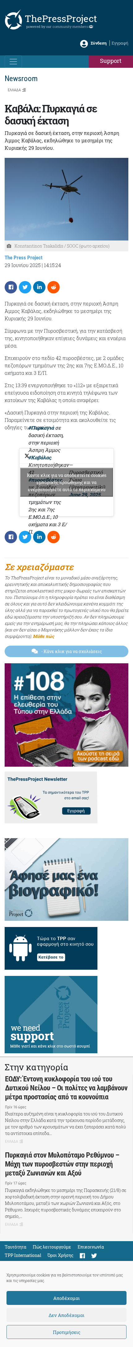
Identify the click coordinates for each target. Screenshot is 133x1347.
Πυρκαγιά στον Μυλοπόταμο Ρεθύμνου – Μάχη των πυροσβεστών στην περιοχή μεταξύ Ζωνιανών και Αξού (62, 1164)
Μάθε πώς (43, 636)
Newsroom (21, 78)
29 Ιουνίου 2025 (23, 265)
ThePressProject (61, 18)
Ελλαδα (14, 90)
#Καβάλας (39, 457)
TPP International (23, 1255)
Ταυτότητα (15, 1247)
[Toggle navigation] (13, 61)
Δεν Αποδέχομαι (66, 1315)
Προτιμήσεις (66, 1332)
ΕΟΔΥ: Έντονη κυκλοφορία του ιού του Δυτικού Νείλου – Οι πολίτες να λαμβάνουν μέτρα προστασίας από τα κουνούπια (66, 1088)
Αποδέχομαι (66, 1298)
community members (71, 26)
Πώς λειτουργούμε (52, 1247)
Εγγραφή (120, 43)
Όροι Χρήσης (60, 1255)
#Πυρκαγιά (41, 427)
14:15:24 (52, 265)
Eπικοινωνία (91, 1247)
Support (111, 60)
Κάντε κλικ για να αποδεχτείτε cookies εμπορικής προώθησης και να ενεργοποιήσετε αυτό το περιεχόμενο (66, 482)
